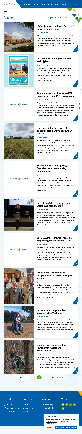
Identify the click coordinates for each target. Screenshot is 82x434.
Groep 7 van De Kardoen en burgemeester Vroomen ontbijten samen (54, 275)
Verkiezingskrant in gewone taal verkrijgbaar (54, 60)
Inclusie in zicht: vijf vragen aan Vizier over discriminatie (53, 204)
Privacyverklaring (47, 405)
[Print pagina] (79, 103)
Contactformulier (28, 408)
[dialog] (61, 422)
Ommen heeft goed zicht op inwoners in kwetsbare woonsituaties (51, 348)
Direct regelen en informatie (30, 4)
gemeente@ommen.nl (14, 408)
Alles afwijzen (60, 427)
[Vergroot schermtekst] (79, 94)
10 (40, 377)
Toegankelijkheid (47, 408)
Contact (64, 4)
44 (53, 377)
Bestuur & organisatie (47, 4)
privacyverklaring (51, 423)
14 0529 (9, 405)
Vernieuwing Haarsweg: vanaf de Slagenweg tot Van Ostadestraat (54, 239)
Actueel (57, 4)
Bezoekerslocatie (12, 411)
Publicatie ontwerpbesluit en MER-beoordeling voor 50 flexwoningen (55, 94)
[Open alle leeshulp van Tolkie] (77, 18)
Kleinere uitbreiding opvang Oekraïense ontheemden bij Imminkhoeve (52, 168)
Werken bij (26, 411)
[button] (79, 89)
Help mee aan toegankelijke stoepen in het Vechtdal (51, 311)
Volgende (60, 377)
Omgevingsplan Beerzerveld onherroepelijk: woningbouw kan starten (54, 131)
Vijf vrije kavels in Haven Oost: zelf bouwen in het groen (55, 27)
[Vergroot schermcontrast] (79, 98)
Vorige (21, 377)
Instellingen (50, 427)
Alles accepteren (71, 427)
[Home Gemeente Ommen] (9, 4)
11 (45, 377)
